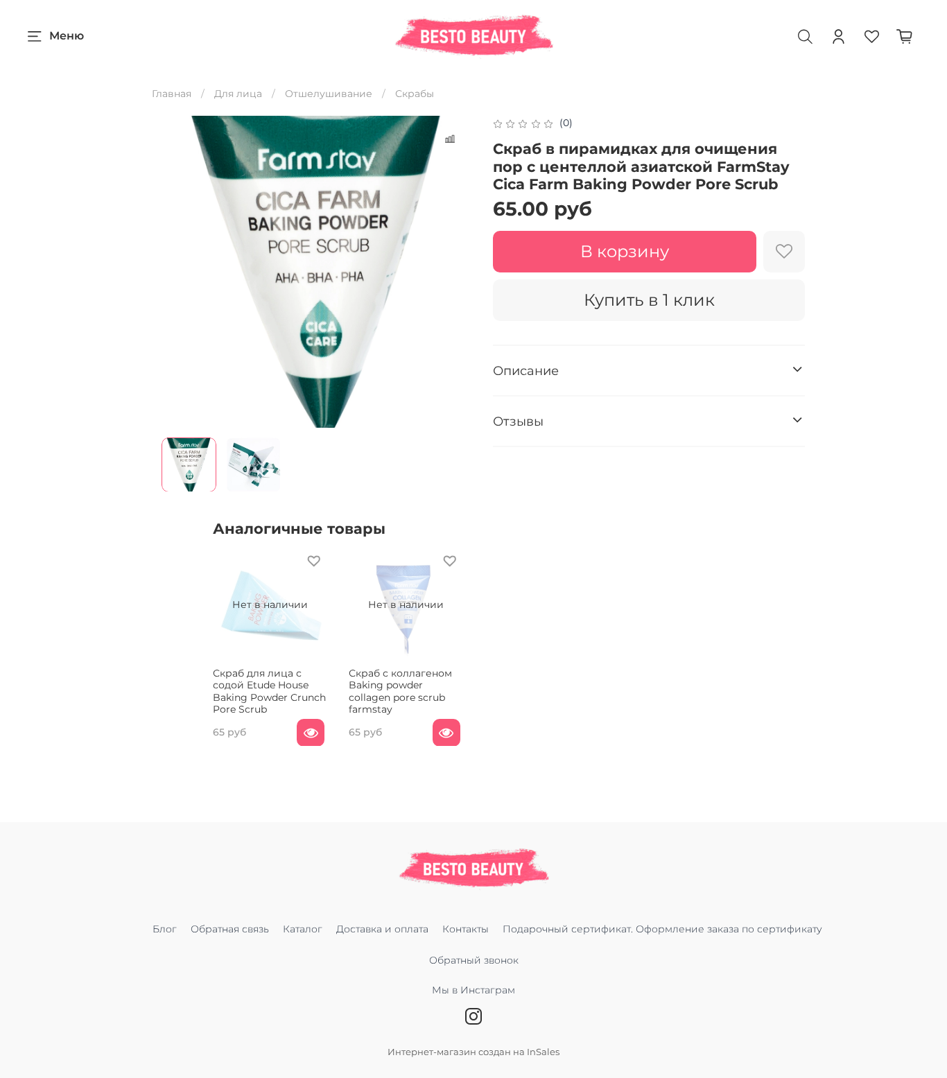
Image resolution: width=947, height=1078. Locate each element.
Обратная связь (230, 929)
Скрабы (414, 93)
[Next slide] (454, 271)
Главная (171, 93)
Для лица (238, 93)
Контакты (465, 929)
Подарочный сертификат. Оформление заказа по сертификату (662, 929)
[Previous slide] (181, 271)
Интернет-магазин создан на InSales (473, 1052)
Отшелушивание (328, 93)
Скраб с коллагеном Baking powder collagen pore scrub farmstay (400, 690)
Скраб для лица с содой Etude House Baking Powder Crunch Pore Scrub (269, 690)
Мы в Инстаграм (473, 990)
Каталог (302, 929)
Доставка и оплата (382, 929)
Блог (165, 929)
